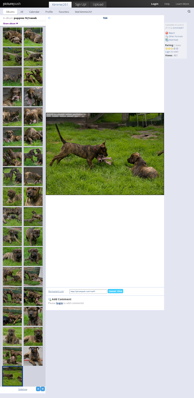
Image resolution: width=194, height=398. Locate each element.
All (21, 11)
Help (167, 3)
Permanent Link (56, 291)
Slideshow (22, 389)
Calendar (34, 11)
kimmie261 (178, 27)
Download (173, 39)
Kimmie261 (60, 4)
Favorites (64, 11)
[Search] (189, 11)
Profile (49, 11)
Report (171, 32)
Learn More (182, 3)
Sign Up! (80, 4)
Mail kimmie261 (83, 11)
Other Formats (175, 36)
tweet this (115, 291)
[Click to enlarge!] (105, 154)
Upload (98, 4)
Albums (10, 11)
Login (168, 51)
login (59, 303)
